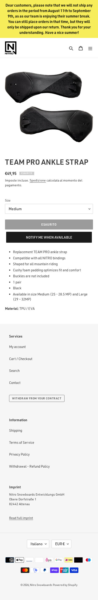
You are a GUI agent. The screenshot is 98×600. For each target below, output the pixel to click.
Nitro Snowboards (41, 585)
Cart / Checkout (20, 359)
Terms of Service (21, 442)
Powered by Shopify (65, 585)
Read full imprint (21, 518)
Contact (15, 383)
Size (7, 200)
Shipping (15, 430)
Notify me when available (49, 237)
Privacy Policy (19, 454)
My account (17, 347)
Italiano (37, 544)
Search (14, 370)
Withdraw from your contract (37, 398)
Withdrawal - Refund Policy (29, 466)
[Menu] (90, 48)
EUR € (60, 544)
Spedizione (38, 180)
